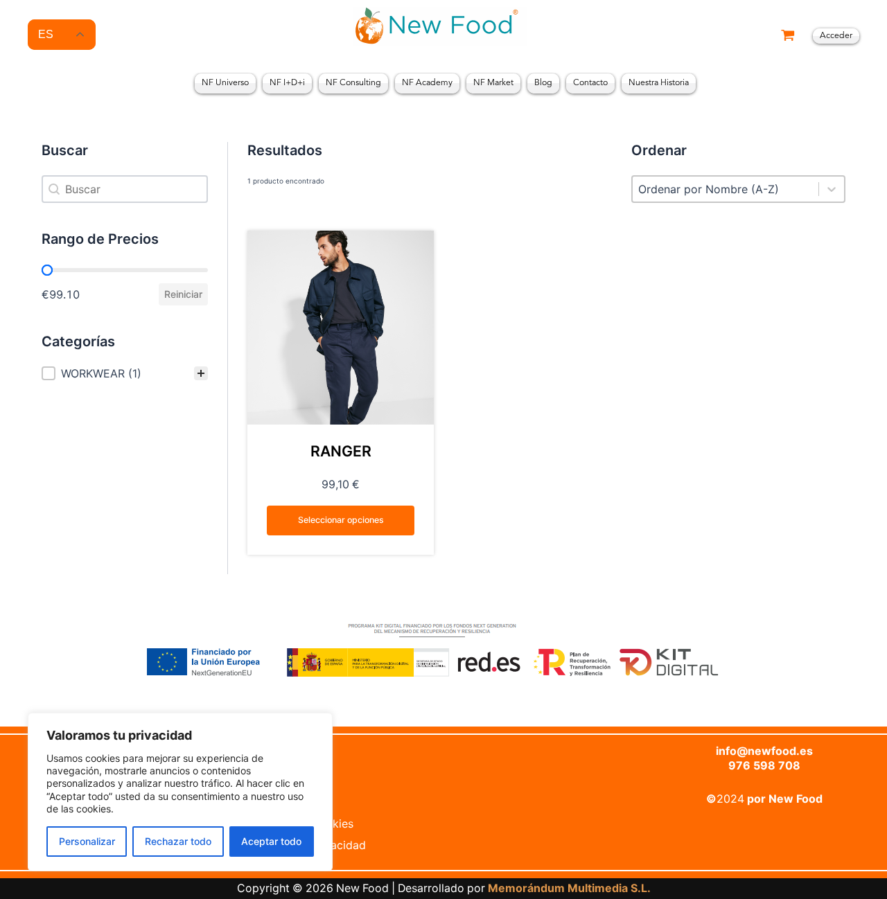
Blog (543, 83)
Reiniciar (183, 294)
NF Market (493, 83)
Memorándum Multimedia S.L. (569, 888)
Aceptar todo (271, 841)
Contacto (590, 83)
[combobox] (725, 189)
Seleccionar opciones (341, 520)
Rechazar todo (178, 841)
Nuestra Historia (659, 83)
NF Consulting (353, 83)
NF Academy (427, 83)
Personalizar (87, 841)
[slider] (47, 270)
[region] (180, 792)
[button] (125, 373)
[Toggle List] (831, 189)
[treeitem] (125, 373)
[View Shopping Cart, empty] (788, 36)
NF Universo (225, 83)
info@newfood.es (764, 751)
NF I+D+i (287, 83)
